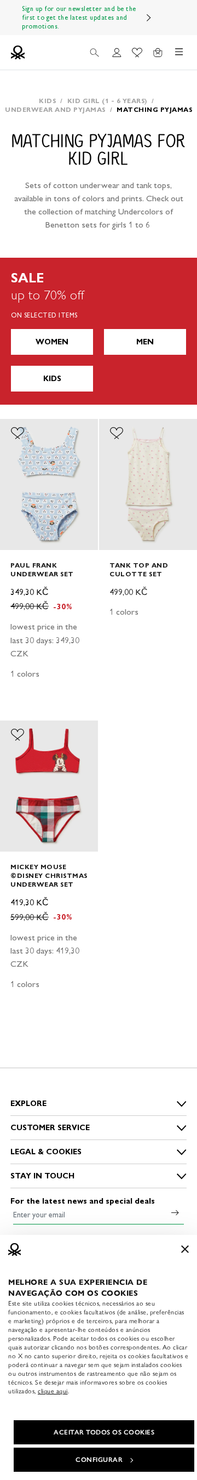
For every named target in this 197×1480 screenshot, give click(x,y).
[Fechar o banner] (185, 1249)
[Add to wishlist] (17, 433)
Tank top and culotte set (138, 569)
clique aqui (53, 1391)
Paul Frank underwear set (42, 569)
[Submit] (175, 1212)
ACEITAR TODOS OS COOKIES (104, 1432)
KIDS (52, 378)
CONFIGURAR (99, 1460)
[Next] (149, 17)
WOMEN (52, 342)
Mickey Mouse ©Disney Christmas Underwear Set (49, 875)
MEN (145, 342)
